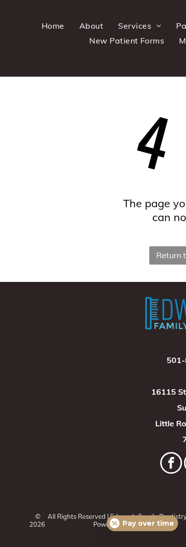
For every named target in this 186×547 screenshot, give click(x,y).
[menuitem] (53, 25)
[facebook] (171, 464)
